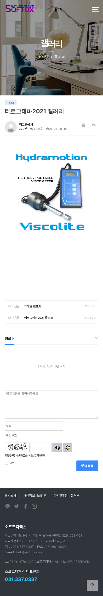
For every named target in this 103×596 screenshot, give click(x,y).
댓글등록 (87, 466)
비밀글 (13, 463)
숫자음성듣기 (57, 447)
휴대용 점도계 (32, 306)
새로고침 (67, 447)
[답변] (93, 125)
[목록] (82, 125)
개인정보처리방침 (35, 495)
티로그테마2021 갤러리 (38, 317)
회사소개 (11, 495)
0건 (24, 129)
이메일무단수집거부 (66, 495)
